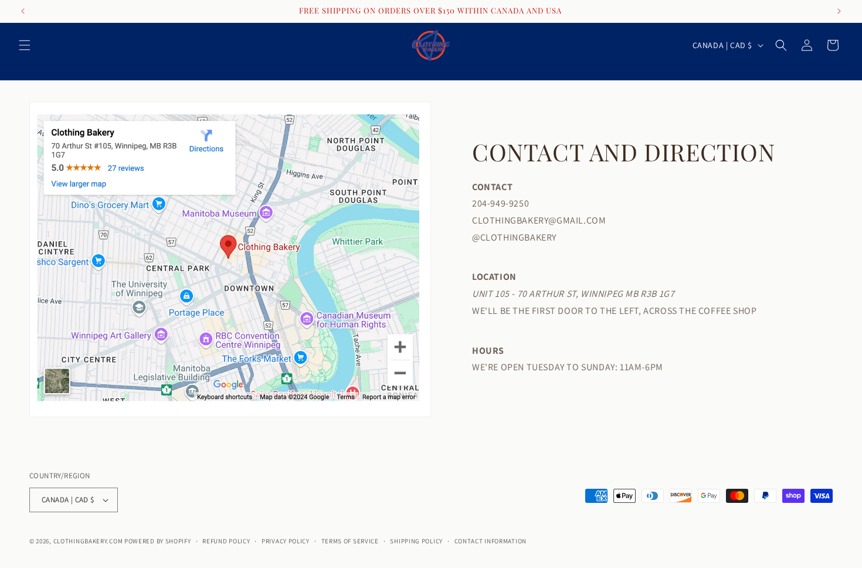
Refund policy (226, 541)
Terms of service (350, 541)
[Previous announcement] (23, 11)
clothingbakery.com (88, 541)
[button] (25, 45)
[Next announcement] (839, 11)
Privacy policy (286, 541)
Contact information (490, 541)
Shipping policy (416, 541)
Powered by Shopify (157, 541)
